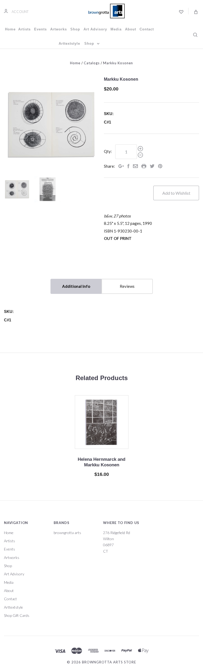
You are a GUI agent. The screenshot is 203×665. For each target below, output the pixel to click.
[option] (51, 124)
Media (116, 29)
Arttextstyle (69, 43)
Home (10, 29)
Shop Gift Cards (16, 615)
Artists (24, 29)
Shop (75, 29)
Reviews (127, 286)
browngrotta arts (67, 532)
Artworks (58, 29)
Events (40, 29)
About (130, 29)
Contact (147, 29)
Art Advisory (95, 29)
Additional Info (76, 286)
